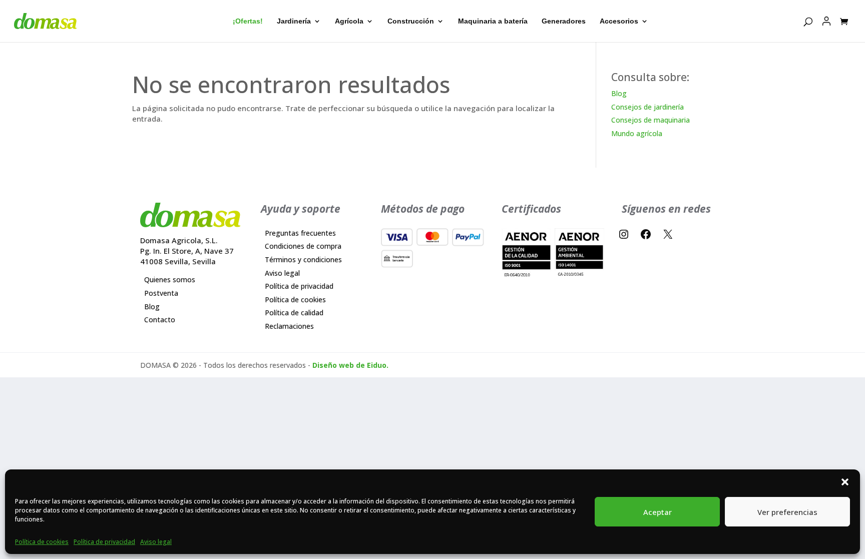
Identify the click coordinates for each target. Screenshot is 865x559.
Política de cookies (42, 541)
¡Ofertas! (248, 21)
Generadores (564, 21)
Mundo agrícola (636, 133)
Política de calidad (294, 312)
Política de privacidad (104, 541)
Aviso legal (156, 541)
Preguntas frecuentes (300, 233)
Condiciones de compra (303, 246)
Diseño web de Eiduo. (350, 365)
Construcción (410, 21)
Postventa (161, 293)
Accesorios (619, 21)
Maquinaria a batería (493, 21)
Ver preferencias (787, 512)
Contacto (159, 319)
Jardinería (294, 21)
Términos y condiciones (303, 259)
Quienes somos (169, 279)
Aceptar (657, 512)
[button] (845, 482)
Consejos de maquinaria (650, 120)
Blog (619, 93)
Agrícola (349, 21)
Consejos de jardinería (647, 107)
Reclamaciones (289, 326)
